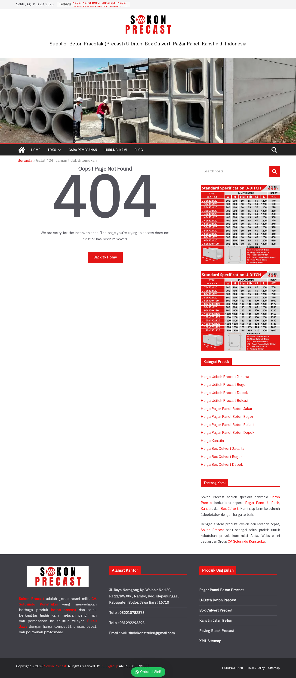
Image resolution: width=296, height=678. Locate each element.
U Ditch (273, 503)
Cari (274, 171)
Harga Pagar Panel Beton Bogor (227, 416)
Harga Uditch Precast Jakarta (225, 377)
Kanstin (206, 508)
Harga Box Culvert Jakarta (222, 448)
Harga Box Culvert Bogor (221, 456)
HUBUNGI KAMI (116, 150)
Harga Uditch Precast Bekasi (224, 400)
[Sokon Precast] (21, 149)
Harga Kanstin (212, 441)
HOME (35, 150)
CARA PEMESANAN (83, 150)
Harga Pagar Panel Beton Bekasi (227, 425)
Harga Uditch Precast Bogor (224, 384)
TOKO (52, 150)
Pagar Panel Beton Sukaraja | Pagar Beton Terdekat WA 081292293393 (100, 6)
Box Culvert (229, 508)
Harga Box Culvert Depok (222, 464)
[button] (58, 150)
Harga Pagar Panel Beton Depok (227, 432)
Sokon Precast (212, 530)
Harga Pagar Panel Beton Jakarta (228, 409)
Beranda (25, 160)
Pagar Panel (255, 503)
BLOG (139, 150)
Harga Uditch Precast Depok (224, 393)
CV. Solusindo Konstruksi (246, 541)
